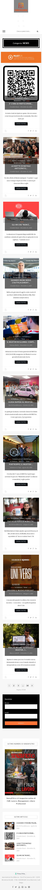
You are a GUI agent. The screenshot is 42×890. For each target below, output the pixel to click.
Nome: (7, 703)
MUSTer (17, 339)
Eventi (14, 161)
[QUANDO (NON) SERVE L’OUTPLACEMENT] (21, 268)
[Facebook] (18, 16)
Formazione (15, 219)
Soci (24, 101)
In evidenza (18, 98)
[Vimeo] (23, 21)
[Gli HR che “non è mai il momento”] (21, 212)
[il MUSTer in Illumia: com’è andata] (21, 328)
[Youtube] (18, 21)
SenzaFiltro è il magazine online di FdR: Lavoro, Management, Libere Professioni (21, 801)
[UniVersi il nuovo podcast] (21, 573)
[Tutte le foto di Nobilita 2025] (21, 510)
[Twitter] (23, 16)
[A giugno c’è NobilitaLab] (9, 825)
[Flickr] (23, 26)
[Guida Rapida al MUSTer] (21, 388)
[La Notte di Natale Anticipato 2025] (21, 150)
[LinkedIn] (18, 26)
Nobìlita (28, 518)
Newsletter (17, 101)
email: (7, 713)
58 (27, 685)
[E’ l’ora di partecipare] (21, 84)
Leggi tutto (21, 123)
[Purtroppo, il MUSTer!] (21, 448)
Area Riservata (31, 880)
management (17, 277)
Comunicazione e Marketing (21, 459)
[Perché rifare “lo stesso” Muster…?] (21, 636)
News (26, 98)
